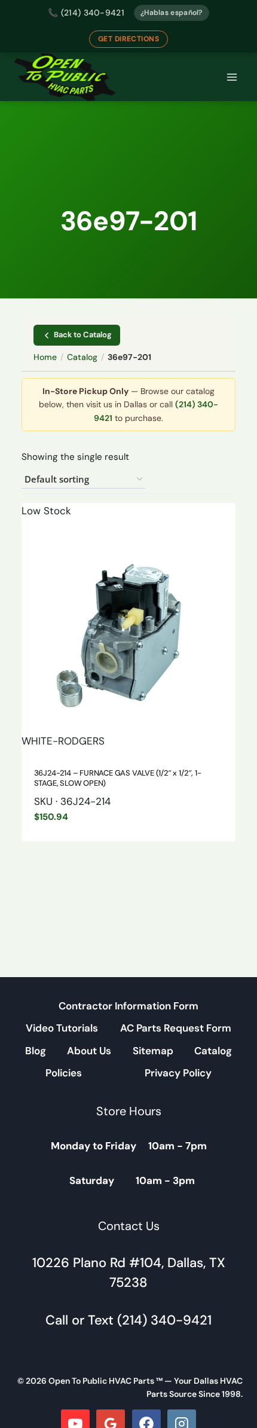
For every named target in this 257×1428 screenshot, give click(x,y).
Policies (63, 1072)
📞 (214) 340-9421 (86, 12)
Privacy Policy (178, 1072)
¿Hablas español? (171, 12)
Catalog (82, 357)
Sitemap (153, 1050)
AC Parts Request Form (175, 1028)
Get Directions (129, 39)
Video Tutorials (62, 1028)
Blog (35, 1050)
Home (45, 357)
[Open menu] (232, 77)
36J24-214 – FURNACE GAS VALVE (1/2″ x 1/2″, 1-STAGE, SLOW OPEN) (117, 778)
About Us (89, 1050)
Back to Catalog (83, 334)
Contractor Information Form (128, 1005)
